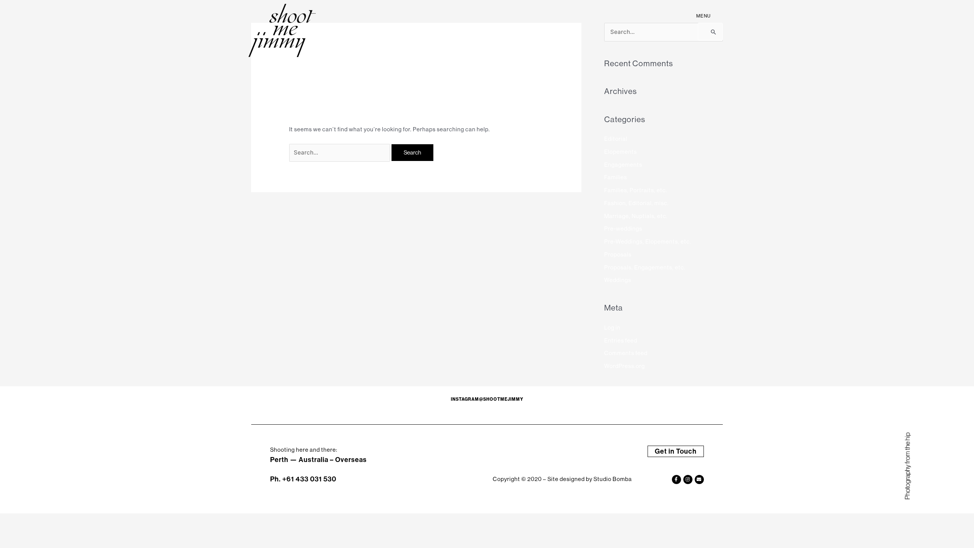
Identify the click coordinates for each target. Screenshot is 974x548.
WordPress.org (624, 366)
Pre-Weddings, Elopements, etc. (647, 241)
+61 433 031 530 (309, 479)
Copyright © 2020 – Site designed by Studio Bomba (562, 479)
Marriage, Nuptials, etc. (636, 216)
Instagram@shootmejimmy (487, 399)
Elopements (620, 151)
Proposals (618, 254)
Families (615, 177)
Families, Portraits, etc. (635, 190)
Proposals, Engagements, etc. (645, 267)
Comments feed (626, 353)
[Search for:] (340, 152)
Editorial (615, 138)
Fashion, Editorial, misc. (636, 203)
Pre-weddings (623, 228)
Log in (612, 327)
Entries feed (620, 340)
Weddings (617, 280)
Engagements (623, 164)
